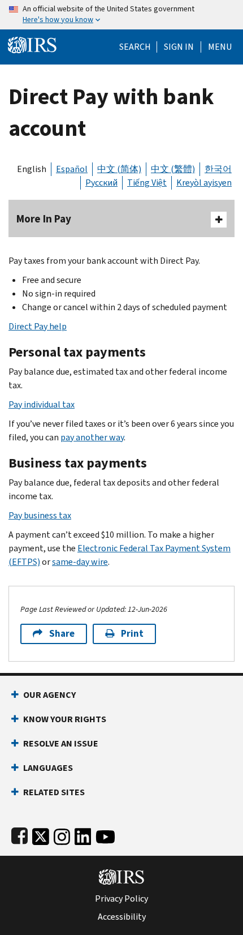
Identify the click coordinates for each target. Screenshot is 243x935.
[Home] (32, 44)
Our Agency (49, 695)
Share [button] (62, 633)
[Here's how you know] (121, 14)
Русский (101, 182)
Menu (220, 47)
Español (72, 169)
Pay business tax (39, 515)
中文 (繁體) (173, 169)
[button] (179, 47)
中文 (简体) (119, 169)
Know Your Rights (64, 719)
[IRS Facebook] (19, 834)
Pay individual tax (41, 404)
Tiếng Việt (147, 182)
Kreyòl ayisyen (204, 182)
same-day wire (80, 562)
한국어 (218, 169)
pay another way (92, 437)
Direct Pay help (37, 326)
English (31, 169)
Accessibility (122, 917)
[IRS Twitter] (40, 834)
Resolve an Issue (60, 743)
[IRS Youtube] (105, 834)
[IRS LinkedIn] (83, 834)
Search (135, 47)
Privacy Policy (121, 898)
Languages (48, 768)
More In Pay (43, 219)
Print (132, 633)
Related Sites (54, 792)
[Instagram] (62, 834)
